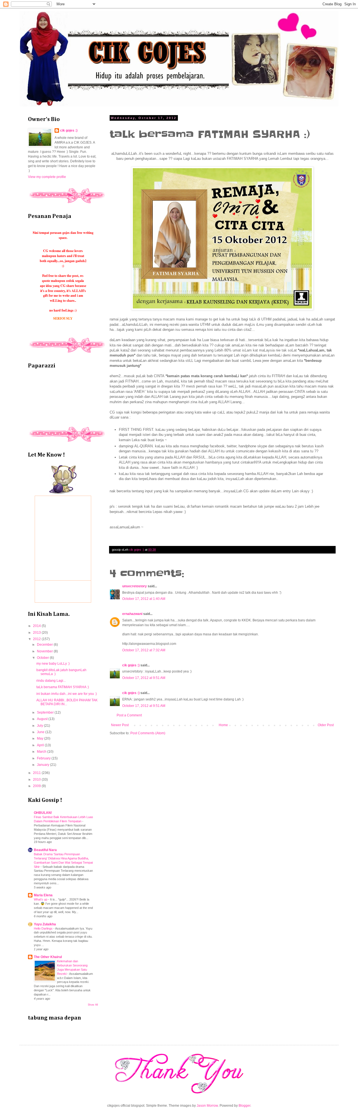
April (41, 745)
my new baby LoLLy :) (53, 664)
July (40, 726)
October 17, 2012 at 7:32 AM (143, 650)
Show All (93, 1004)
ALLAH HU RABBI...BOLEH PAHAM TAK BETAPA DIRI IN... (67, 702)
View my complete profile (47, 177)
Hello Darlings (43, 928)
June (41, 732)
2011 (37, 773)
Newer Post (120, 725)
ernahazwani (132, 614)
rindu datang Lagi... (51, 681)
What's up (41, 899)
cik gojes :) (131, 665)
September (46, 712)
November (45, 651)
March (42, 752)
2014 (37, 626)
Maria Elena (43, 895)
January (43, 765)
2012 (37, 639)
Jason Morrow (207, 1106)
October (43, 658)
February (44, 758)
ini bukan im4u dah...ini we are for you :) (66, 694)
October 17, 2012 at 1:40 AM (143, 599)
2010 (37, 779)
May (40, 738)
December (45, 645)
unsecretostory (134, 586)
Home (223, 725)
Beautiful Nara (45, 850)
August (42, 719)
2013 (37, 633)
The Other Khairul (48, 957)
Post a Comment (129, 715)
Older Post (326, 725)
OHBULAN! (43, 813)
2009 (37, 786)
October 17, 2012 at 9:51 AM (143, 678)
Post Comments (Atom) (147, 733)
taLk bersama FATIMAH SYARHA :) (62, 687)
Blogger (244, 1106)
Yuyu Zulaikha (45, 924)
